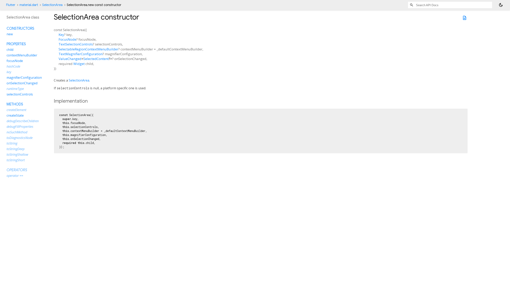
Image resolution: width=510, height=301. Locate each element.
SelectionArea (52, 5)
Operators (17, 170)
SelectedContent (96, 58)
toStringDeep (16, 149)
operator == (15, 175)
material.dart (29, 5)
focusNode (15, 61)
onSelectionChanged (22, 83)
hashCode (13, 66)
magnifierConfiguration (24, 77)
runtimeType (15, 89)
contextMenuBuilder (22, 55)
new (10, 34)
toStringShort (16, 160)
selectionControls (20, 94)
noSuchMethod (17, 132)
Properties (16, 44)
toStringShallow (17, 154)
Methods (15, 104)
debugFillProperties (20, 126)
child (10, 49)
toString (12, 143)
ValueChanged (70, 58)
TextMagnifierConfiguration (81, 54)
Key (61, 34)
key (9, 72)
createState (15, 115)
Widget (79, 63)
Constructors (20, 28)
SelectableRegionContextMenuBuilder (88, 49)
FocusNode (67, 39)
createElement (16, 110)
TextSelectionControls (76, 44)
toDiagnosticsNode (20, 138)
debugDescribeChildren (23, 121)
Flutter (10, 5)
